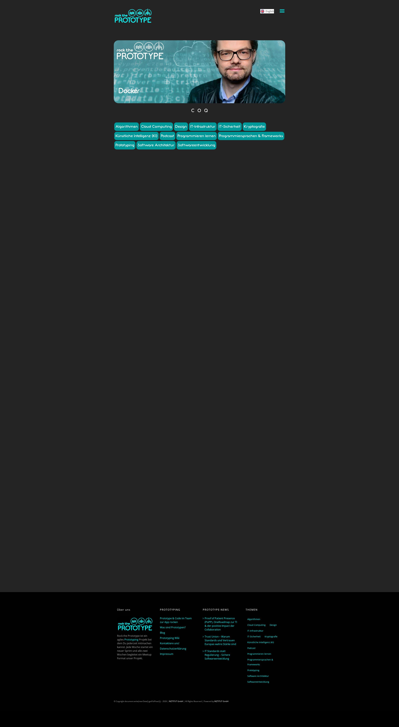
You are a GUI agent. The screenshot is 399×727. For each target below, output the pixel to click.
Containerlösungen (129, 229)
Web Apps (165, 249)
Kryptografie (254, 126)
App (129, 223)
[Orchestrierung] (156, 318)
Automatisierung (141, 362)
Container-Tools (143, 226)
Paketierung (166, 240)
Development (163, 232)
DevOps (148, 365)
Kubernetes (129, 237)
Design (181, 126)
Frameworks (162, 234)
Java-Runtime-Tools (161, 523)
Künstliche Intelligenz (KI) (136, 136)
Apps (134, 223)
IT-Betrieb (188, 234)
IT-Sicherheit (229, 126)
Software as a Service (181, 243)
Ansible (130, 362)
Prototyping (124, 145)
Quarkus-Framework (158, 534)
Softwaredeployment (181, 246)
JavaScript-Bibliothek (163, 525)
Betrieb (140, 223)
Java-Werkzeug (137, 525)
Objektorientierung (151, 240)
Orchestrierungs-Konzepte (141, 370)
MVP (140, 240)
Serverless (180, 534)
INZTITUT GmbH (176, 701)
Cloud (147, 223)
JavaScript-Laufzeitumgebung (152, 528)
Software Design (128, 246)
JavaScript (149, 525)
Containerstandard (146, 229)
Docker (186, 232)
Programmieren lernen (197, 136)
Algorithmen (126, 126)
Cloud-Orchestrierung (180, 362)
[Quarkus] (156, 459)
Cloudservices (157, 223)
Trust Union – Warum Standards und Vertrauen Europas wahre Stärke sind (220, 640)
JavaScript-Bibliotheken (183, 525)
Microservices (131, 240)
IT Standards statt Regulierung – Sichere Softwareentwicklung (217, 654)
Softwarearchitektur (162, 246)
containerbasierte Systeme (162, 226)
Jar (168, 520)
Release (140, 243)
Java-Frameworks (144, 523)
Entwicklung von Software (130, 234)
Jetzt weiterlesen (156, 275)
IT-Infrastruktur (202, 126)
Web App (156, 249)
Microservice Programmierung (174, 237)
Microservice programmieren (147, 237)
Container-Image (127, 226)
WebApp (174, 249)
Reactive (171, 534)
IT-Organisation (183, 365)
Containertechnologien (132, 232)
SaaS (136, 373)
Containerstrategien (181, 229)
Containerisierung (183, 226)
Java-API (173, 520)
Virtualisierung (181, 376)
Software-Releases (145, 246)
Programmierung (128, 243)
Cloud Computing (156, 126)
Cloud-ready (146, 517)
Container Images (181, 223)
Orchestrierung (156, 355)
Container (155, 217)
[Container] (156, 181)
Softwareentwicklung (196, 145)
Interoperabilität (176, 234)
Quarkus (156, 511)
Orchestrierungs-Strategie (165, 370)
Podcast (167, 136)
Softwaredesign (149, 376)
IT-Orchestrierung (168, 365)
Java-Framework (129, 523)
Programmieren (179, 240)
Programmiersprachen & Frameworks (251, 136)
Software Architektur (156, 145)
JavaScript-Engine (131, 528)
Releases (148, 243)
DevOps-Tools (176, 232)
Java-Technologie (177, 523)
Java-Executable (185, 520)
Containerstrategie (164, 229)
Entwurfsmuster (149, 234)
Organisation (183, 370)
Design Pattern (149, 232)
